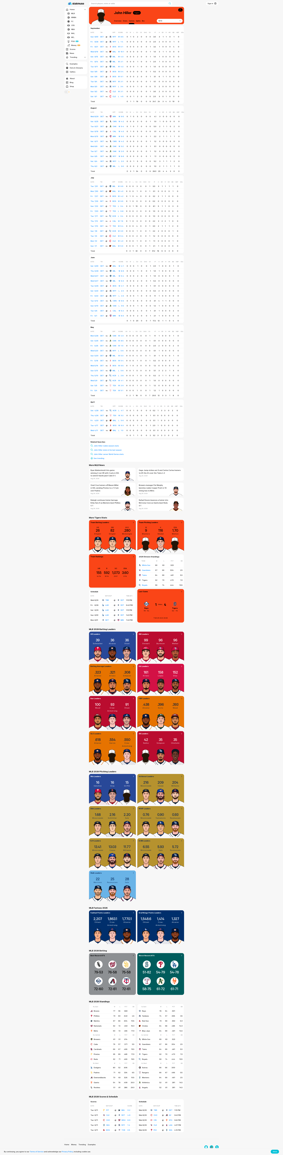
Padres (96, 1072)
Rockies (97, 1087)
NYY (114, 36)
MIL (114, 56)
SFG (170, 1120)
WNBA (73, 17)
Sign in (210, 3)
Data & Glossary (76, 68)
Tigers (137, 13)
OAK (114, 126)
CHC (108, 1120)
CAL (114, 131)
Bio (143, 21)
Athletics (146, 1082)
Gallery (72, 72)
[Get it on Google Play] (211, 1147)
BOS (114, 46)
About (72, 78)
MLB (73, 13)
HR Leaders (95, 634)
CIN (155, 1120)
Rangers (145, 1072)
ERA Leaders (95, 808)
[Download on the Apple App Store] (206, 1147)
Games (131, 21)
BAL (114, 51)
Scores (72, 49)
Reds (96, 1059)
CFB (73, 25)
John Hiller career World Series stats (109, 454)
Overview (117, 21)
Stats (125, 21)
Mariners (145, 1077)
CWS (115, 121)
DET (122, 600)
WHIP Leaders (145, 808)
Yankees (145, 1016)
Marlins (97, 1021)
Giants (96, 1082)
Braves (96, 1011)
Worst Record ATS (146, 955)
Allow (275, 1151)
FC (72, 21)
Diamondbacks (100, 1077)
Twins (144, 575)
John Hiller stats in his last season (108, 450)
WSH (123, 1120)
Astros (144, 1067)
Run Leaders (95, 698)
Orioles (145, 1026)
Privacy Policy (67, 1151)
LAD (107, 605)
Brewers (97, 1039)
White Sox (146, 565)
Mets (96, 1031)
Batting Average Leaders (100, 666)
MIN (114, 116)
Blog (71, 82)
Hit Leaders (144, 666)
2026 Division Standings (149, 556)
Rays (146, 608)
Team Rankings (96, 556)
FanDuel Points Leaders (100, 913)
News (72, 53)
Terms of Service (37, 1151)
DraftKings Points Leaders (150, 913)
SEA (108, 1125)
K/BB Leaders (144, 841)
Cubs (96, 1044)
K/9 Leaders (95, 841)
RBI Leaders (144, 634)
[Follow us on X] (217, 1147)
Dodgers (97, 1067)
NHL (73, 33)
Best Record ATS (97, 955)
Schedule (94, 591)
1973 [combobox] (160, 21)
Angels (145, 1087)
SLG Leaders (95, 733)
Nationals (97, 1026)
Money (73, 45)
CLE (114, 91)
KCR (114, 216)
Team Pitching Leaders (148, 522)
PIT (107, 1110)
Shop (72, 86)
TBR (107, 600)
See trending (99, 458)
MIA (123, 1110)
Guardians (146, 570)
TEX (114, 206)
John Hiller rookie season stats (106, 446)
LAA (170, 1125)
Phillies (96, 1016)
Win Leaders (95, 776)
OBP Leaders (144, 698)
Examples (73, 64)
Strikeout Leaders (146, 776)
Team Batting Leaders (99, 522)
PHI (155, 1130)
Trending (82, 1144)
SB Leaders (143, 733)
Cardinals (97, 1049)
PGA (73, 41)
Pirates (97, 1054)
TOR (123, 1130)
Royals (144, 585)
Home (66, 1144)
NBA (73, 29)
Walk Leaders (96, 873)
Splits (138, 21)
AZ (170, 1115)
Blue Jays (146, 1031)
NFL (72, 37)
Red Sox (145, 1021)
